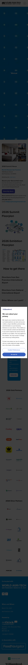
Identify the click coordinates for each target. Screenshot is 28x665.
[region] (14, 332)
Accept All (14, 354)
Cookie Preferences (14, 350)
